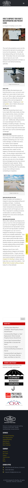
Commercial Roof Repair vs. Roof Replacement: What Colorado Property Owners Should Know (13, 336)
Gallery (5, 455)
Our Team (5, 453)
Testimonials (6, 457)
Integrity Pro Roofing (9, 25)
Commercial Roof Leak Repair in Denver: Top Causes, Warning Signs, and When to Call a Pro (13, 355)
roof (22, 102)
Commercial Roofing (8, 435)
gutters (7, 104)
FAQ (4, 459)
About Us (5, 451)
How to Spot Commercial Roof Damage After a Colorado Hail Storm (12, 342)
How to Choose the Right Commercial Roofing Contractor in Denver (13, 348)
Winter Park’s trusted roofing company (13, 263)
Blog (4, 461)
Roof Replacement (8, 437)
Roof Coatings (7, 445)
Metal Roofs (6, 441)
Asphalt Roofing (7, 439)
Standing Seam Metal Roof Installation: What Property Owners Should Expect (13, 329)
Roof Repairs (6, 443)
